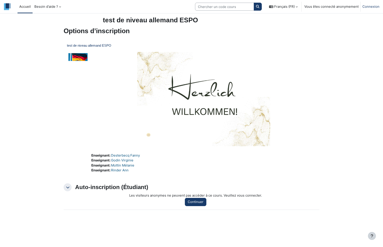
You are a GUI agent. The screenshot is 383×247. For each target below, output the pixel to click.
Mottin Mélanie (122, 165)
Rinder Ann (120, 170)
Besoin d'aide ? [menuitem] (46, 6)
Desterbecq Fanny (125, 155)
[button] (283, 6)
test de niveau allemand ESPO (89, 45)
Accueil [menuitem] (25, 6)
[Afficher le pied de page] (372, 236)
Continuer (195, 202)
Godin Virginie (122, 160)
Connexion (370, 6)
